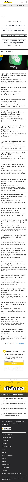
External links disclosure (7, 455)
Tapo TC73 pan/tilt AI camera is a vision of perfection (13, 399)
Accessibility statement (7, 446)
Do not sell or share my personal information (12, 473)
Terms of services (18, 366)
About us (4, 458)
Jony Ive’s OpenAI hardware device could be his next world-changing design (14, 414)
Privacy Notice (19, 367)
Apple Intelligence (20, 5)
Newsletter (4, 461)
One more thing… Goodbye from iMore (13, 394)
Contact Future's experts (7, 437)
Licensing (4, 452)
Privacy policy (5, 440)
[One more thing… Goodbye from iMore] (14, 389)
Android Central (5, 467)
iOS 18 (10, 5)
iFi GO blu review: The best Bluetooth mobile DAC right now (14, 409)
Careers (3, 449)
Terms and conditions (7, 434)
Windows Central (5, 470)
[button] (26, 2)
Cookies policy (5, 443)
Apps (2, 55)
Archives (21, 343)
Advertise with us (6, 464)
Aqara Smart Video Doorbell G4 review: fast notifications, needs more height (14, 404)
